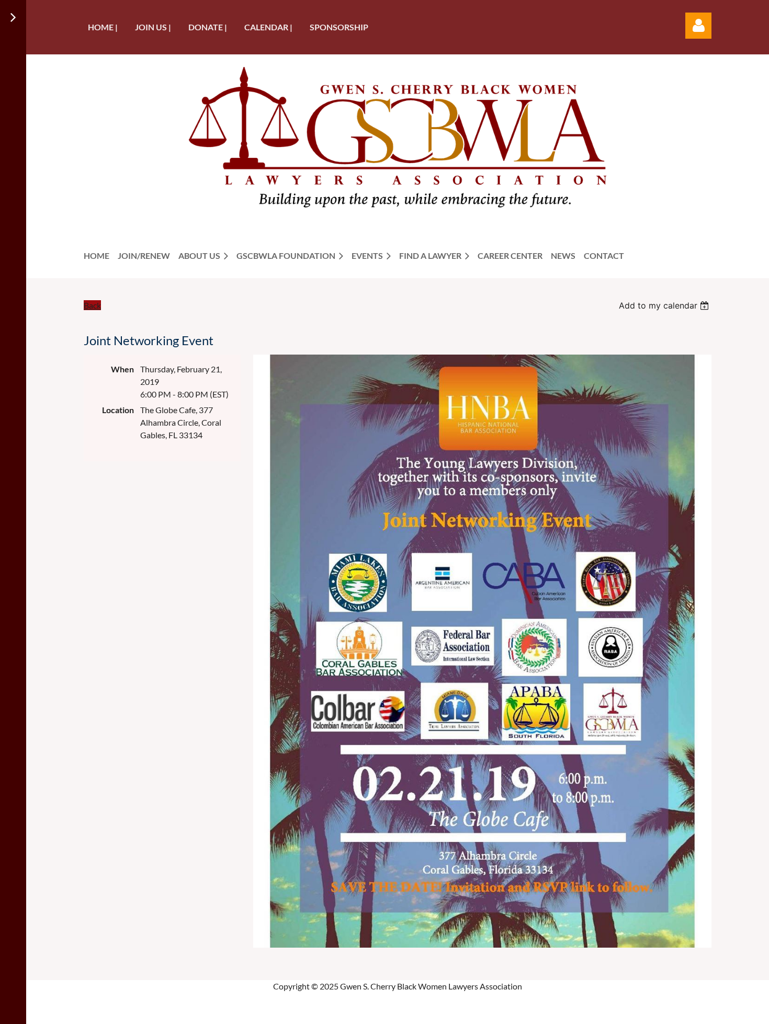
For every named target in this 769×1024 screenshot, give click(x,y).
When (122, 369)
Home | (103, 27)
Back (92, 305)
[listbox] (665, 305)
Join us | (153, 27)
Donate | (207, 27)
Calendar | (268, 27)
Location (118, 410)
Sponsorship (339, 27)
